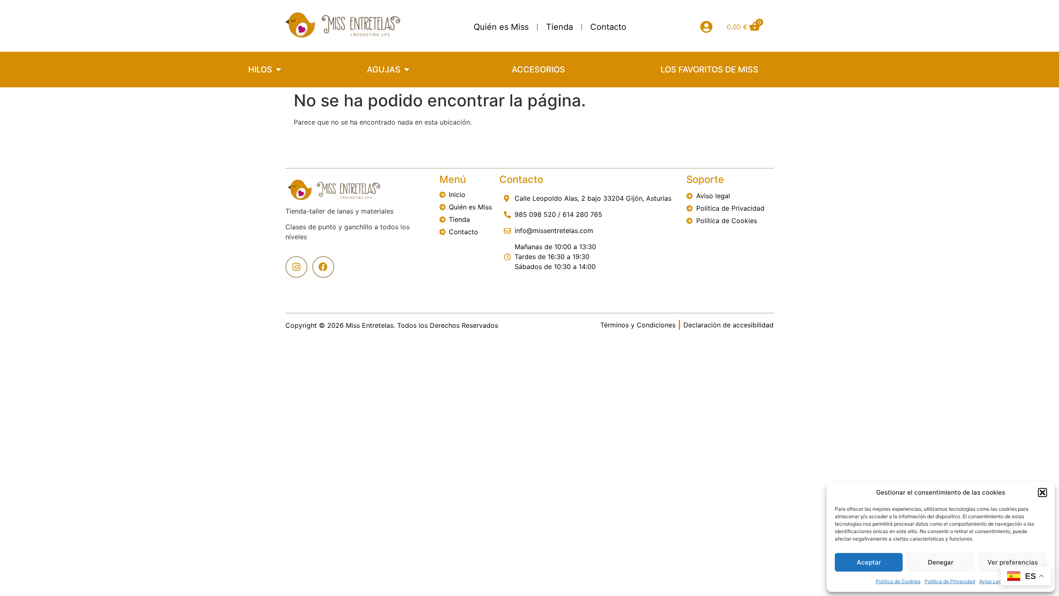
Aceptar (869, 562)
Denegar (941, 562)
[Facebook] (323, 267)
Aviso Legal (992, 581)
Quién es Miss (501, 27)
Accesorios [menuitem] (538, 69)
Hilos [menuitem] (260, 69)
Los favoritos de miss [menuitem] (709, 69)
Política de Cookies (898, 581)
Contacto (608, 27)
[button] (1042, 492)
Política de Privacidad (950, 581)
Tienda (559, 27)
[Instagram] (296, 267)
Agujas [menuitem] (383, 69)
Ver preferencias (1012, 562)
